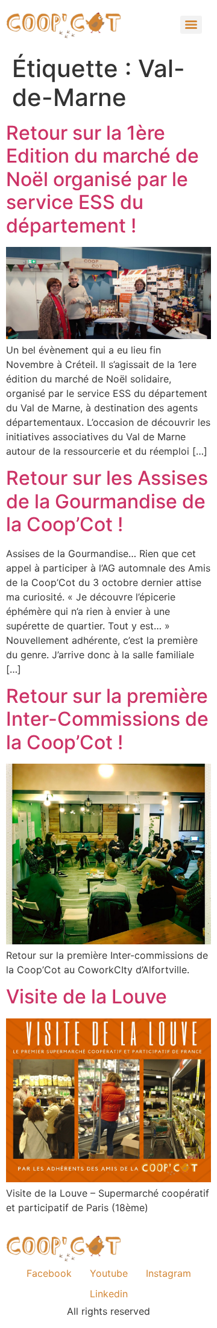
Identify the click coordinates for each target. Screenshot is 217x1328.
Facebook (49, 1273)
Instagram (168, 1273)
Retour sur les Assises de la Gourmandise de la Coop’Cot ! (107, 501)
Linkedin (109, 1294)
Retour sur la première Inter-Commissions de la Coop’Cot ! (107, 719)
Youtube (109, 1273)
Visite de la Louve (86, 996)
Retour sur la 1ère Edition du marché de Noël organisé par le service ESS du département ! (102, 179)
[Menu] (191, 25)
